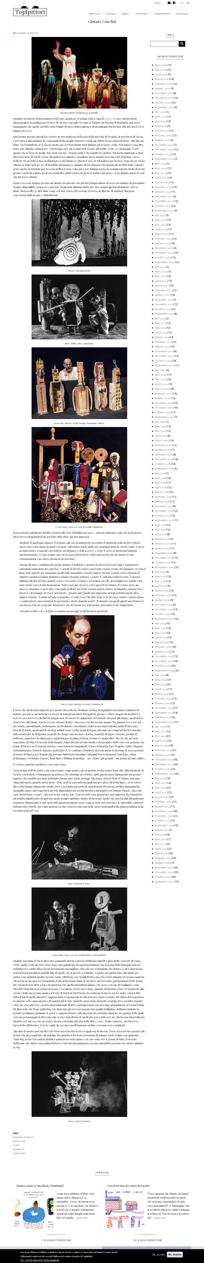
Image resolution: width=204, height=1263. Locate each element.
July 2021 (160, 318)
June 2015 (160, 628)
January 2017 (162, 548)
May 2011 (160, 844)
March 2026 (162, 79)
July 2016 (160, 571)
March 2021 (161, 337)
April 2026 (161, 74)
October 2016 (162, 562)
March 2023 (161, 233)
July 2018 (160, 473)
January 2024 (162, 191)
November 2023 (164, 201)
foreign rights (162, 14)
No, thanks (174, 1254)
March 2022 (162, 285)
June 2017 (160, 525)
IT (182, 2)
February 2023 (163, 238)
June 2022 (160, 271)
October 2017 (162, 515)
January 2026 (162, 88)
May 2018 (160, 482)
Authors (110, 14)
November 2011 (163, 816)
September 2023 (164, 210)
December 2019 (164, 403)
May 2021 (160, 327)
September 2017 (164, 520)
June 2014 (160, 679)
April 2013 (160, 740)
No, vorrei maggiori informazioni (39, 1260)
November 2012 (164, 764)
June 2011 (160, 839)
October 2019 (162, 412)
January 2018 (162, 501)
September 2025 (164, 107)
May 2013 (160, 736)
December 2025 (164, 93)
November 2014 (164, 661)
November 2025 (164, 97)
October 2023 (162, 205)
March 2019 (161, 440)
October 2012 (162, 769)
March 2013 (161, 745)
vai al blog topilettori (147, 1240)
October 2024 (163, 154)
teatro (16, 1145)
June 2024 (160, 168)
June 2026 (160, 65)
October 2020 (163, 360)
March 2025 (161, 130)
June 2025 (160, 116)
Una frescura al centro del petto (128, 1186)
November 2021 (164, 304)
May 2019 (160, 431)
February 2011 (163, 858)
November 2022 (164, 252)
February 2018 (163, 496)
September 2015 (164, 618)
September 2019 (164, 417)
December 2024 (164, 144)
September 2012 (164, 773)
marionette (19, 1153)
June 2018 (160, 478)
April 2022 (161, 280)
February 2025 (163, 135)
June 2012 (160, 783)
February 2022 (163, 290)
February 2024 (163, 187)
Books (125, 14)
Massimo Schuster (27, 33)
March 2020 (162, 388)
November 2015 (164, 609)
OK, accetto (158, 1254)
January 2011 (162, 862)
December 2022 (164, 248)
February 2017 (163, 543)
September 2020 (164, 365)
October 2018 (162, 464)
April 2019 (161, 435)
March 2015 (161, 642)
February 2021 (163, 342)
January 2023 (162, 243)
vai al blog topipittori (57, 1240)
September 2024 (164, 158)
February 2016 (163, 595)
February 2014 (163, 698)
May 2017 (160, 529)
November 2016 (164, 557)
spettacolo (19, 1149)
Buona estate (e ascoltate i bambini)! (40, 1186)
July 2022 (160, 266)
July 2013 (160, 726)
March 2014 (161, 693)
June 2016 (160, 576)
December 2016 (164, 553)
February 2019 (163, 445)
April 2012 (161, 792)
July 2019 (160, 421)
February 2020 (163, 393)
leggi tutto (82, 1217)
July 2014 (160, 675)
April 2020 (161, 384)
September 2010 (164, 881)
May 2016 (160, 581)
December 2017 (163, 506)
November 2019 (164, 407)
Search (183, 43)
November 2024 (164, 149)
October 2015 (162, 614)
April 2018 (161, 487)
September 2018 (164, 468)
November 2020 (164, 356)
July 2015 (160, 623)
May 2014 (160, 684)
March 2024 (162, 182)
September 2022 (164, 262)
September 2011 (164, 825)
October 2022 (163, 257)
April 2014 (161, 689)
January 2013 (162, 754)
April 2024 (161, 177)
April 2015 (160, 637)
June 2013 (160, 731)
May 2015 (160, 632)
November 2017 (163, 510)
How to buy (142, 14)
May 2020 (160, 379)
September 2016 (164, 567)
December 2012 (163, 759)
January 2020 (162, 398)
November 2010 (164, 872)
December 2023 (164, 196)
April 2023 (161, 229)
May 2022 (160, 276)
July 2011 (160, 834)
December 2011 (163, 811)
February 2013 (163, 750)
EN (188, 2)
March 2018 (161, 492)
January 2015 (162, 651)
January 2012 (162, 806)
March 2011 (161, 853)
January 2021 (162, 346)
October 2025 (162, 102)
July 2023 (160, 215)
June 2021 (160, 323)
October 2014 (162, 665)
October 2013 (162, 717)
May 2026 (160, 69)
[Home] (30, 11)
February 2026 (163, 83)
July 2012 (160, 778)
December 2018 (163, 454)
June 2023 (160, 219)
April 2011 (160, 848)
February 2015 (163, 646)
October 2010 (163, 876)
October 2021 (162, 309)
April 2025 (161, 126)
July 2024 (160, 163)
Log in (157, 3)
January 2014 (162, 703)
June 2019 (160, 426)
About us (93, 14)
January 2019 (162, 449)
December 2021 (163, 299)
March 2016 (161, 590)
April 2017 (160, 534)
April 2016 (161, 585)
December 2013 (163, 707)
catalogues (182, 14)
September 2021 (164, 313)
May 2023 (160, 224)
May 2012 (160, 787)
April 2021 (161, 332)
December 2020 (164, 351)
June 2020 (160, 374)
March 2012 (161, 797)
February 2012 (163, 801)
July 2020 (160, 370)
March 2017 (161, 539)
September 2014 (164, 670)
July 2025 (160, 112)
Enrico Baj (110, 118)
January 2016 (162, 600)
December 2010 (164, 867)
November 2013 (164, 712)
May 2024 (160, 173)
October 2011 (162, 820)
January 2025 (162, 140)
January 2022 (162, 295)
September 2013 (164, 722)
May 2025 (160, 121)
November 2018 (164, 459)
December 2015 (163, 604)
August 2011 (161, 830)
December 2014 (164, 656)
